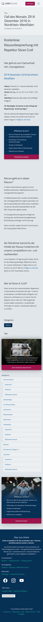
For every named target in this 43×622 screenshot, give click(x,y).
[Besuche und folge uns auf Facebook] (5, 580)
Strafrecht (8, 384)
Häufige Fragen (7, 591)
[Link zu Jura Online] (9, 3)
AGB (23, 612)
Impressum (7, 612)
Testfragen (5, 574)
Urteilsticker (7, 424)
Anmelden (30, 3)
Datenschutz (16, 612)
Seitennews (7, 419)
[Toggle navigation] (38, 4)
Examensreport (8, 379)
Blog (6, 13)
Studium (4, 561)
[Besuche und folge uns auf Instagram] (13, 580)
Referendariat (7, 414)
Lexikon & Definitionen (17, 574)
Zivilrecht (8, 389)
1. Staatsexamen (13, 561)
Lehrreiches (7, 409)
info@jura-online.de (23, 119)
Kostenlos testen (21, 156)
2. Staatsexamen (26, 561)
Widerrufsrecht (30, 612)
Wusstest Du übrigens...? (11, 449)
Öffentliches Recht (11, 394)
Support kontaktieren (20, 591)
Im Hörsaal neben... (9, 404)
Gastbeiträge (7, 399)
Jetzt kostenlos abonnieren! (21, 367)
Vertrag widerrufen (8, 596)
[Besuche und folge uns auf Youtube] (22, 580)
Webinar (8, 325)
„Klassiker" (6, 454)
